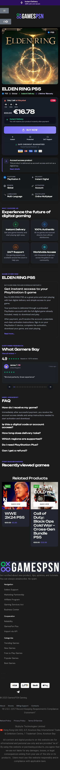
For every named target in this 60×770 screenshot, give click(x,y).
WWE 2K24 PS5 (14, 515)
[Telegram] (18, 691)
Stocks (11, 706)
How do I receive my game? (20, 407)
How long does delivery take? (21, 433)
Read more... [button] (9, 333)
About (2, 706)
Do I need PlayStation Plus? (20, 444)
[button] (4, 10)
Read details (15, 169)
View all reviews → (9, 353)
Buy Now (32, 129)
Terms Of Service (35, 721)
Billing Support (22, 706)
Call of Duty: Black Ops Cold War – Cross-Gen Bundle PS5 (44, 525)
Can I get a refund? (14, 450)
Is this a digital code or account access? (23, 426)
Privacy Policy (19, 721)
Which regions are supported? (22, 439)
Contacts (35, 706)
